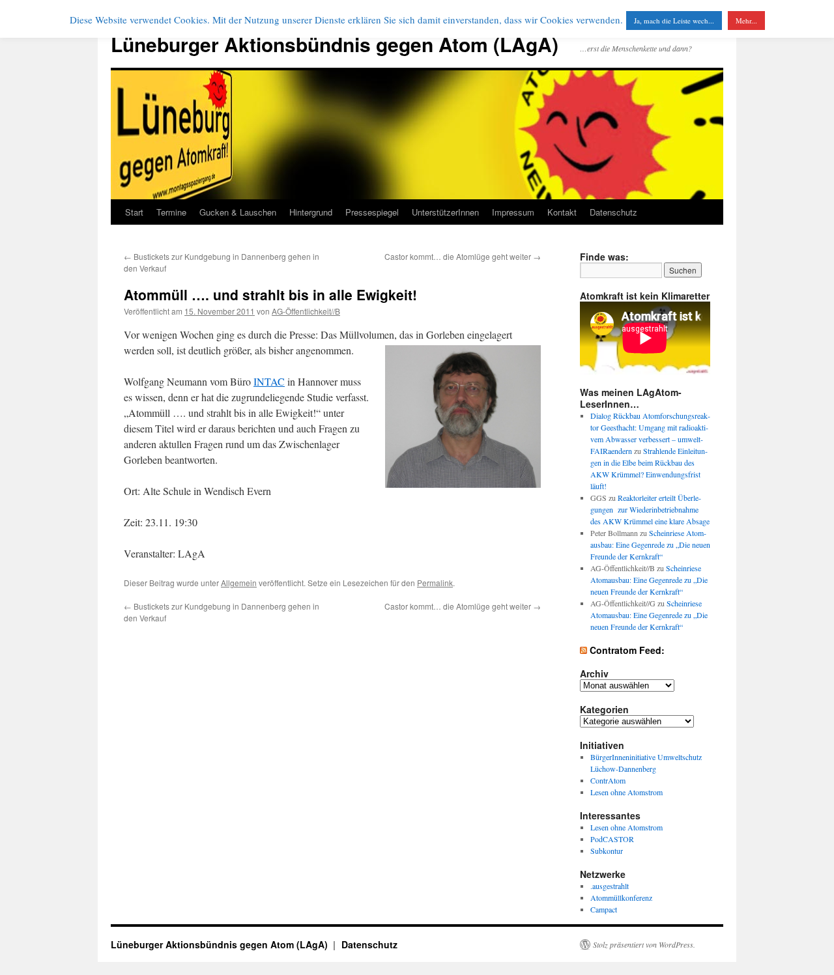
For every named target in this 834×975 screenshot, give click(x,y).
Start (134, 212)
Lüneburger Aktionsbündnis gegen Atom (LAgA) (334, 44)
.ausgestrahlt (609, 886)
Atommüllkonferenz (621, 897)
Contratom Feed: (627, 650)
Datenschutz (613, 212)
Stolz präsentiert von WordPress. (644, 944)
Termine (171, 212)
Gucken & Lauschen (237, 212)
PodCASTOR (612, 839)
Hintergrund (310, 212)
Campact (603, 909)
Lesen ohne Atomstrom (626, 792)
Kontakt (562, 212)
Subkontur (606, 850)
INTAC (269, 381)
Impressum (513, 212)
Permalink (435, 582)
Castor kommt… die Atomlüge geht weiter (462, 256)
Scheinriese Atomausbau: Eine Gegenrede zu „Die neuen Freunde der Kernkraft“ (650, 544)
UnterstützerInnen (445, 212)
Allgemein (239, 582)
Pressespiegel (372, 212)
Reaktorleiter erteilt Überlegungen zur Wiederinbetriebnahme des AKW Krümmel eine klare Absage (650, 509)
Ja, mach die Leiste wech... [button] (674, 20)
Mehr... (746, 20)
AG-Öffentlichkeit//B (306, 311)
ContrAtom (608, 780)
